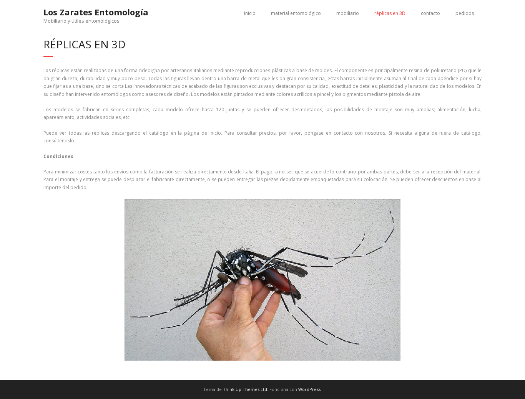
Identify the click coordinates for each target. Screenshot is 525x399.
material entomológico (296, 13)
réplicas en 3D (389, 13)
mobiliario (347, 13)
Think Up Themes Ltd (245, 389)
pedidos (464, 13)
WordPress (309, 389)
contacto (430, 13)
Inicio (250, 13)
